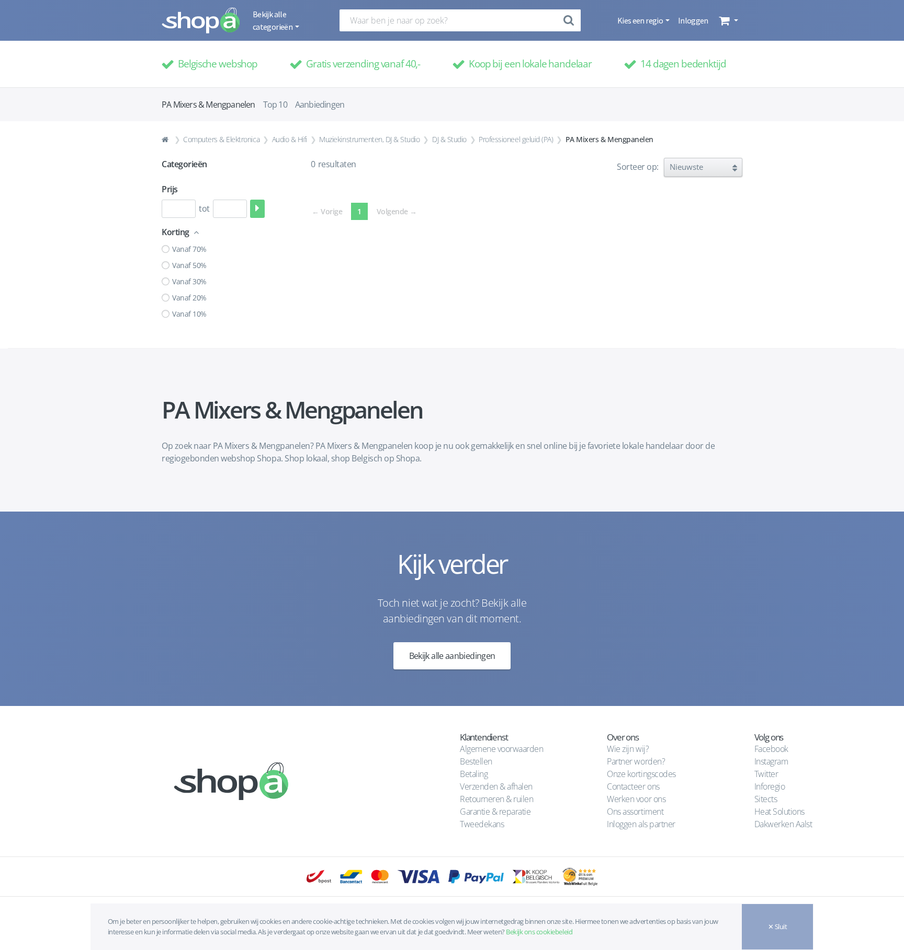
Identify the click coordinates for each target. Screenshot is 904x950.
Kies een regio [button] (640, 20)
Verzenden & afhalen (496, 786)
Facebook (771, 749)
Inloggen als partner (641, 824)
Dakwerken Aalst (784, 824)
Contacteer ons (633, 786)
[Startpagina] (166, 139)
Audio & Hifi (289, 139)
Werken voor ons (636, 799)
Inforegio (770, 786)
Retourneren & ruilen (496, 799)
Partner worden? (636, 761)
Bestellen (476, 761)
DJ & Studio (449, 139)
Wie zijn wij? (628, 749)
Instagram (771, 761)
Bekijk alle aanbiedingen (452, 656)
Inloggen (693, 20)
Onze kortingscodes (641, 774)
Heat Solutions (780, 811)
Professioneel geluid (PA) (516, 139)
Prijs (170, 189)
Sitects (766, 799)
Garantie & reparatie (495, 811)
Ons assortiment (635, 811)
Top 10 (275, 104)
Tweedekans (482, 824)
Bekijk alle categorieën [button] (273, 20)
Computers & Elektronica (221, 139)
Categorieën (184, 164)
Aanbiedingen (319, 104)
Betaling (474, 774)
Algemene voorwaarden (501, 749)
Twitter (766, 774)
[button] (727, 20)
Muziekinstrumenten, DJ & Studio (369, 139)
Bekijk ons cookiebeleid (539, 931)
